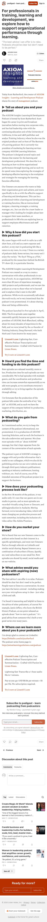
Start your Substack (17, 911)
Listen (41, 53)
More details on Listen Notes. (24, 88)
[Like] (4, 60)
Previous (9, 750)
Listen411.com (11, 339)
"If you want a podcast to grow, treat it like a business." (17, 837)
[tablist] (12, 767)
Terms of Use (35, 727)
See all (7, 871)
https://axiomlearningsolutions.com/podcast (21, 645)
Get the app (35, 911)
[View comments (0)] (10, 60)
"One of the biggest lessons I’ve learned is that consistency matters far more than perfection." (18, 814)
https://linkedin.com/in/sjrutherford (18, 638)
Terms (33, 902)
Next (39, 750)
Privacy (26, 902)
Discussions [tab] (20, 797)
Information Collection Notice (25, 730)
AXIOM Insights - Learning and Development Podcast (23, 96)
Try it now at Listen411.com (17, 354)
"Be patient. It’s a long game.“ (14, 859)
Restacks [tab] (17, 767)
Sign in (42, 3)
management (24, 101)
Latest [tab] (11, 797)
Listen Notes (10, 349)
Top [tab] (4, 797)
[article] (23, 812)
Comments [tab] (7, 767)
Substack (11, 917)
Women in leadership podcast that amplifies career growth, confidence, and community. (17, 853)
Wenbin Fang (12, 52)
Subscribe (33, 3)
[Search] (42, 797)
